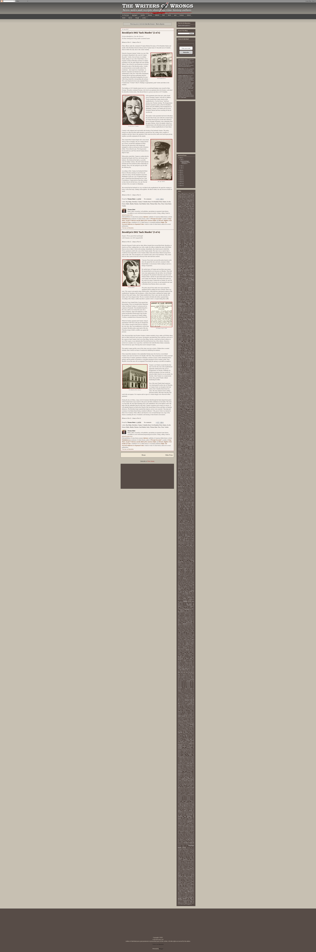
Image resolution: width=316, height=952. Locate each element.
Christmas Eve (181, 320)
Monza (192, 648)
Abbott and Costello (182, 201)
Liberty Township (181, 581)
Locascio (190, 585)
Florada (190, 424)
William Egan (191, 889)
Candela (192, 291)
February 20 (186, 416)
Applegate (134, 15)
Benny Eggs (190, 252)
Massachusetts (189, 622)
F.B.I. (191, 407)
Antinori (184, 222)
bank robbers (186, 242)
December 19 (181, 362)
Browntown (191, 277)
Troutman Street (181, 862)
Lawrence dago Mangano (184, 575)
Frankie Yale (187, 433)
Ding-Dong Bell (181, 381)
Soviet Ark (180, 809)
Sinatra (189, 804)
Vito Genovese (181, 877)
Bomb (179, 263)
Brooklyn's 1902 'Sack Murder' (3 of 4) (141, 232)
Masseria (185, 623)
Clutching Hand (186, 327)
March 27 (180, 615)
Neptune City (180, 666)
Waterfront (188, 881)
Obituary (179, 690)
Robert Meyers (182, 763)
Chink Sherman (187, 318)
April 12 (192, 223)
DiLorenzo (186, 380)
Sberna (179, 787)
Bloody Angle (180, 261)
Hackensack (186, 476)
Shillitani (185, 802)
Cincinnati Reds (191, 322)
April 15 (185, 224)
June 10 (186, 552)
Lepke (186, 579)
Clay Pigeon (180, 325)
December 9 (180, 367)
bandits (179, 242)
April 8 (191, 227)
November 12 (189, 680)
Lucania (190, 591)
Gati (185, 450)
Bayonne (184, 250)
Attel (180, 234)
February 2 (180, 416)
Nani (180, 660)
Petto (186, 724)
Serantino (180, 800)
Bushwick (181, 284)
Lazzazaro (185, 576)
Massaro (179, 623)
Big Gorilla (191, 255)
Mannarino (182, 610)
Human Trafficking (186, 493)
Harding (181, 478)
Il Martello (188, 494)
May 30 (192, 629)
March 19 (192, 613)
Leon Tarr (181, 579)
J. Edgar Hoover (186, 506)
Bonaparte (187, 265)
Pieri (191, 728)
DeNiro (188, 371)
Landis (184, 569)
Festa (188, 421)
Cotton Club (188, 341)
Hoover (191, 490)
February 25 (190, 417)
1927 (192, 194)
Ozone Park (184, 703)
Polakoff (184, 733)
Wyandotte (180, 899)
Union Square (187, 865)
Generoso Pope (185, 453)
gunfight (191, 474)
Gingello (191, 459)
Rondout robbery (186, 768)
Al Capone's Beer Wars (189, 206)
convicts (190, 336)
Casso (191, 301)
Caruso (190, 299)
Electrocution (186, 399)
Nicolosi (187, 677)
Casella (181, 301)
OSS (187, 701)
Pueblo (186, 748)
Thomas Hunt (153, 204)
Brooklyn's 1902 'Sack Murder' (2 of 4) (141, 32)
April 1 (184, 223)
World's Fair (181, 897)
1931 (180, 197)
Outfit (191, 701)
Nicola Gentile (181, 677)
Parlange (186, 711)
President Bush (181, 740)
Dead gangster (182, 356)
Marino (186, 617)
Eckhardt (179, 393)
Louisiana (192, 590)
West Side (180, 884)
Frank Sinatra (181, 432)
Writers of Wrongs (189, 897)
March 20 (186, 614)
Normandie (188, 678)
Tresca (183, 860)
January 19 (187, 514)
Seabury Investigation (182, 794)
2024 (180, 170)
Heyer (185, 487)
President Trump (183, 741)
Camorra (190, 290)
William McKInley (182, 890)
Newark (184, 674)
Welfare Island (190, 883)
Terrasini (181, 831)
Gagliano (184, 439)
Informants (192, 498)
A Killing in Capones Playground (187, 199)
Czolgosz (190, 348)
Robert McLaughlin (190, 762)
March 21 (191, 614)
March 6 (191, 615)
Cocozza (183, 328)
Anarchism (180, 219)
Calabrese (192, 285)
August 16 (180, 235)
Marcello (187, 611)
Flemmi (186, 424)
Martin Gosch (181, 620)
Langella (185, 570)
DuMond (157, 15)
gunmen (185, 475)
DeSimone (180, 373)
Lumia (191, 595)
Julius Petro (181, 547)
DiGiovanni (180, 380)
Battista (188, 247)
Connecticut (180, 336)
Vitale (185, 876)
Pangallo (186, 708)
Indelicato (181, 497)
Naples (184, 660)
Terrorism (187, 831)
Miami (193, 639)
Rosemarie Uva (185, 770)
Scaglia (184, 787)
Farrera (185, 410)
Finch (188, 422)
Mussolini (180, 659)
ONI (182, 700)
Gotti (191, 464)
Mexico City (180, 639)
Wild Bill (186, 889)
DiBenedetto (186, 376)
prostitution (180, 747)
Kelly (179, 560)
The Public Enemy (181, 840)
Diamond (187, 374)
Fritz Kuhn (185, 438)
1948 (192, 197)
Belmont (184, 251)
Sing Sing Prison (185, 806)
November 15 (181, 682)
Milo (183, 644)
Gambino (192, 442)
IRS (183, 502)
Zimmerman (180, 903)
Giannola (190, 457)
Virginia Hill (186, 875)
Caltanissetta (190, 288)
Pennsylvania (180, 721)
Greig (184, 471)
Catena (179, 306)
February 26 (180, 418)
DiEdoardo (180, 378)
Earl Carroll (183, 389)
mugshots (185, 654)
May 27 (191, 628)
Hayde (193, 484)
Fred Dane (180, 437)
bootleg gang (188, 268)
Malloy (193, 608)
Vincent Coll (186, 874)
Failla (179, 408)
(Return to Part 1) (127, 42)
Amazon (190, 215)
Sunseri (192, 822)
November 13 (181, 681)
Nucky (186, 688)
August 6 (185, 237)
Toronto (184, 857)
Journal (179, 546)
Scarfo (186, 788)
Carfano (192, 295)
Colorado (180, 331)
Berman (179, 253)
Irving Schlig (187, 502)
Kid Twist (185, 562)
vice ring (187, 873)
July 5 (181, 552)
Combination (180, 333)
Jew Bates (192, 522)
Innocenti (181, 500)
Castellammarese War (184, 303)
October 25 (180, 694)
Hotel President (189, 491)
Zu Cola (180, 904)
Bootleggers (180, 269)
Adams (180, 202)
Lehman (179, 578)
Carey (188, 295)
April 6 (187, 227)
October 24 (190, 693)
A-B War (180, 200)
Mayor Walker (181, 631)
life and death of (181, 582)
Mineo (193, 644)
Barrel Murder (189, 244)
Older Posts (169, 455)
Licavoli (191, 581)
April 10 (187, 223)
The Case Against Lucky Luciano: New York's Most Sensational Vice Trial (186, 834)
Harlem (186, 478)
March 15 (187, 613)
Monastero (185, 647)
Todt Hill (191, 852)
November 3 (189, 686)
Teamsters (192, 826)
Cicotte (179, 322)
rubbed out (185, 773)
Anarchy (192, 219)
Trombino (179, 861)
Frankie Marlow (181, 433)
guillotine (179, 474)
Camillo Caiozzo (181, 290)
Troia (162, 204)
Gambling (189, 445)
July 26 (192, 550)
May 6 (189, 630)
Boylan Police (180, 272)
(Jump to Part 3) (136, 42)
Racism (184, 750)
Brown (181, 277)
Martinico (179, 621)
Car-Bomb (180, 294)
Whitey (191, 888)
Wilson (186, 892)
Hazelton (181, 485)
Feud (192, 421)
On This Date (125, 15)
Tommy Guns (191, 854)
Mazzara (187, 631)
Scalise (188, 787)
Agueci (180, 205)
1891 (182, 193)
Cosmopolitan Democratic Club (185, 340)
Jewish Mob (188, 523)
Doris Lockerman (185, 386)
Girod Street (180, 461)
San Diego (184, 784)
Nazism (179, 665)
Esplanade (187, 403)
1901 (186, 193)
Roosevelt (181, 769)
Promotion (190, 746)
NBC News (185, 665)
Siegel (184, 804)
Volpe (187, 877)
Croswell (190, 346)
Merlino (192, 637)
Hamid (188, 477)
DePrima (185, 372)
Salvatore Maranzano (187, 780)
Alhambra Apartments (183, 212)
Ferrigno (183, 421)
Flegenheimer (180, 424)
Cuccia (183, 347)
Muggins (190, 653)
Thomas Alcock (181, 844)
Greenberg (190, 469)
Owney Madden (185, 702)
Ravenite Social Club (182, 753)
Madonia (191, 599)
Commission (181, 334)
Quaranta (191, 749)
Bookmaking (190, 267)
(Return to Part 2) (126, 241)
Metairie (186, 638)
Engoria (180, 402)
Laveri (189, 574)
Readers (190, 754)
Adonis (183, 204)
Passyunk (180, 715)
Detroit (185, 373)
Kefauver (181, 559)
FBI (188, 412)
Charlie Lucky (190, 310)
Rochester (180, 764)
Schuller (179, 791)
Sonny (186, 807)
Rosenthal (180, 772)
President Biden (188, 739)
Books (179, 268)
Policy (193, 733)
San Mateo (182, 785)
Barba (185, 243)
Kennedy (185, 560)
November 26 (189, 685)
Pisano (186, 731)
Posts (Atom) (150, 461)
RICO (185, 760)
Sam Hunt (180, 783)
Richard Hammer (182, 758)
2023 (180, 172)
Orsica (179, 701)
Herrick (191, 486)
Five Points (182, 423)
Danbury (179, 350)
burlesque (186, 283)
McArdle (192, 631)
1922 (188, 194)
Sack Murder (142, 204)
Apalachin (190, 222)
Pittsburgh (180, 732)
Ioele (183, 501)
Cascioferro (192, 300)
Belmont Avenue (191, 251)
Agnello (187, 204)
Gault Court (190, 450)
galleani (179, 441)
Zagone (191, 900)
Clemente (186, 325)
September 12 (189, 796)
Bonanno (180, 265)
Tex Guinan (180, 832)
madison (190, 598)
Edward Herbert (191, 395)
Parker (191, 710)
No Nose (183, 678)
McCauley (182, 632)
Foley (192, 425)
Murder (132, 204)
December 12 (185, 359)
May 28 (179, 629)
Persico (188, 723)
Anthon (179, 222)
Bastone (179, 247)
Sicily (148, 204)
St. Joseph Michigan (188, 814)
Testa (192, 831)
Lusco (183, 596)
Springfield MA (187, 811)
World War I (185, 896)
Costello (180, 341)
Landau (179, 569)
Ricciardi (192, 757)
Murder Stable (189, 658)
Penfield (191, 720)
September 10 (181, 796)
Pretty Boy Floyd (181, 742)
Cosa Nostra (189, 339)
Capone (180, 293)
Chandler (180, 307)
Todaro (179, 852)
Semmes (186, 795)
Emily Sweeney (181, 401)
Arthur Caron (185, 230)
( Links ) (144, 18)
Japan (191, 517)
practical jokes (186, 738)
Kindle (185, 563)
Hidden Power (191, 487)
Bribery (191, 273)
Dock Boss (190, 382)
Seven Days (185, 800)
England (192, 401)
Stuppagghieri (190, 820)
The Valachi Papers (182, 841)
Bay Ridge (129, 201)
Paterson (185, 715)
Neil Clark (191, 665)
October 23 (183, 693)
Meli (193, 635)
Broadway (190, 274)
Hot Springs (180, 491)
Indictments (180, 498)
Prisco (191, 742)
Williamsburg (190, 891)
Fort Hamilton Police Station (159, 201)
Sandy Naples (189, 785)
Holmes (186, 490)
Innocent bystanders (190, 499)
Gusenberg (180, 476)
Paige (179, 704)
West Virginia (186, 884)
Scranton (185, 793)
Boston (185, 270)
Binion (179, 258)
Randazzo (190, 750)
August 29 (186, 236)
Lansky (190, 570)
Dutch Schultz (188, 388)
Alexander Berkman (182, 211)
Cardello (183, 295)
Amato (179, 215)
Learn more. (183, 97)
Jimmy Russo (187, 525)
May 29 (184, 629)
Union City (181, 865)
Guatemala (186, 472)
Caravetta (191, 294)
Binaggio (185, 257)
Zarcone (185, 901)
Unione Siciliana (181, 867)
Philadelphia (191, 724)
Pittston (186, 732)
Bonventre (185, 266)
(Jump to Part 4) (136, 241)
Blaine (188, 260)
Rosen (191, 770)
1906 (190, 193)
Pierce (187, 728)
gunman (179, 475)
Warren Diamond (188, 880)
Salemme (184, 778)
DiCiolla (185, 377)
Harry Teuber (185, 483)
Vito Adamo (190, 876)
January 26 (190, 515)
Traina (186, 858)
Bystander (191, 284)
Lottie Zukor (187, 589)
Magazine (180, 606)
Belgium (179, 251)
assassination (189, 231)
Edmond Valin (182, 394)
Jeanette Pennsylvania (182, 520)
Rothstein (180, 773)
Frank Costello (190, 430)
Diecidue (191, 377)
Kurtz (192, 566)
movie (185, 653)
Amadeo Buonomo (189, 214)
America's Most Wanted (188, 216)
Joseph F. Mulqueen (190, 543)
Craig (182, 343)
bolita (192, 262)
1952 (179, 198)
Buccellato (184, 278)
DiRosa (191, 381)
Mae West (180, 601)
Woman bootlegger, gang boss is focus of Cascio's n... (185, 162)
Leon (193, 578)
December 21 (181, 363)
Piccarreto (181, 728)
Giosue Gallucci (189, 460)
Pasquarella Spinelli (188, 713)
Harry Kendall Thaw (186, 482)
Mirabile (191, 645)
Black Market (183, 259)
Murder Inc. (187, 657)
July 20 (179, 550)
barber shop (180, 244)
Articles (183, 231)
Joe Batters (190, 529)
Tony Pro (189, 855)
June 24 (192, 554)
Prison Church (184, 743)
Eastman (187, 392)
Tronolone (186, 861)
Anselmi (191, 221)
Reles (193, 756)
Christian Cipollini (187, 319)
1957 (183, 198)
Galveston (186, 442)
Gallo (184, 441)
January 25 (183, 515)
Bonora (180, 266)
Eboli (192, 392)
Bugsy (187, 281)
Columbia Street (147, 201)
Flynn (187, 425)
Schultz (183, 791)
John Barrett (184, 533)
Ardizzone (190, 228)
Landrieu (179, 570)
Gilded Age (185, 459)
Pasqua (186, 712)
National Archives (188, 662)
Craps (185, 343)
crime (185, 346)
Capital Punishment (188, 292)
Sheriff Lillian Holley (182, 801)
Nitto (179, 678)
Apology (179, 223)
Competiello (180, 335)
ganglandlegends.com (182, 447)
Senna (191, 795)
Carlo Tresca (187, 297)
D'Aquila (185, 349)
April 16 (189, 224)
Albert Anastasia (190, 208)
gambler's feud (182, 445)
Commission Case (189, 334)
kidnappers (190, 562)
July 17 (183, 548)
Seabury (190, 793)
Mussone (185, 659)
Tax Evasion (185, 826)
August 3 (191, 236)
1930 (193, 195)
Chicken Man (185, 317)
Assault (179, 232)
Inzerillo (179, 501)
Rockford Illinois (181, 765)
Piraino (181, 731)
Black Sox (190, 259)
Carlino (181, 297)
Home (144, 455)
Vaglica (179, 869)
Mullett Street (182, 655)
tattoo (180, 826)
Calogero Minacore (181, 288)
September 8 (181, 799)
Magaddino (189, 605)
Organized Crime (188, 700)
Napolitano (190, 660)
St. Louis (180, 815)
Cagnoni (186, 285)
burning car (192, 283)
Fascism (190, 410)
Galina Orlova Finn (189, 440)
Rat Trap (185, 751)
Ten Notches (181, 829)
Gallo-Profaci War (190, 441)
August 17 (185, 235)
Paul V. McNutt (190, 718)
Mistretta (184, 646)
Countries (187, 342)
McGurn (179, 635)
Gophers (186, 464)
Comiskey (186, 333)
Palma (183, 705)
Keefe (169, 15)
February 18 (183, 415)
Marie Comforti (191, 616)
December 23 (189, 363)
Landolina (190, 569)
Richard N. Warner (190, 758)
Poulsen (182, 15)
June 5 (186, 555)
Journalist (184, 546)
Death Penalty (183, 357)
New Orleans (183, 669)
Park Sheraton (183, 710)
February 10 (180, 414)
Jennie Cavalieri (185, 522)
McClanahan (189, 632)
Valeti (193, 869)
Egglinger (187, 397)
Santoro (184, 786)
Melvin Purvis (185, 636)
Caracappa (185, 294)
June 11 (191, 552)
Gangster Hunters (188, 448)
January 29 (180, 516)
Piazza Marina (184, 727)
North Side (192, 679)
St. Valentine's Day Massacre (186, 816)
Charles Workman (190, 309)
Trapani (191, 858)
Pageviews (190, 703)
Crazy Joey (190, 343)
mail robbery (189, 607)
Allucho (179, 213)
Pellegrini (179, 720)
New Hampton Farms (187, 667)
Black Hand (188, 258)
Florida (179, 425)
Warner (130, 18)
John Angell (187, 532)
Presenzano (180, 739)
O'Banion (179, 689)
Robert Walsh (189, 763)
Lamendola (191, 568)
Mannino (190, 610)
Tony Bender (182, 855)
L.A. (178, 567)
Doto (192, 386)
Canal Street (186, 291)
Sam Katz (185, 783)
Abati (185, 200)
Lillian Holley (188, 582)
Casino (186, 301)
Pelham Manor (189, 719)
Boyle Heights (187, 272)
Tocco (191, 851)
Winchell (191, 892)
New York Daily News (182, 673)
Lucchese (180, 592)
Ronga (192, 768)
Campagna (180, 291)
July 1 (187, 547)
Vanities (185, 870)
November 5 (189, 687)
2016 (180, 185)
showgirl (186, 803)
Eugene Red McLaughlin (184, 404)
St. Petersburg (187, 815)
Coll (192, 328)
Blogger (161, 948)
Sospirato (191, 808)
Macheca (190, 597)
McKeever (184, 635)
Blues (186, 261)
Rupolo (179, 774)
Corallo (192, 337)
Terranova (192, 830)
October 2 (187, 692)
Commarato (192, 333)
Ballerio (190, 239)
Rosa (186, 769)
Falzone (183, 408)
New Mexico (191, 668)
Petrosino (181, 724)
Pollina (179, 735)
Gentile (184, 455)
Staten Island (189, 817)
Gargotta (186, 449)
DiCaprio (192, 376)
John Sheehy (182, 539)
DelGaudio (190, 369)
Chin (191, 317)
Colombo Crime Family (187, 329)
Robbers (192, 760)
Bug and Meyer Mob (190, 280)
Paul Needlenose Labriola (189, 717)
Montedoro (188, 648)
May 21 (181, 628)
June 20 (182, 554)
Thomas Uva (189, 847)
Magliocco (192, 606)
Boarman (191, 261)
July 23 (188, 550)
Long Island (180, 587)
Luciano (186, 592)
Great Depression (186, 467)
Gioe (179, 460)
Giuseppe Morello (189, 462)
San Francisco (191, 784)
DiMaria (191, 380)
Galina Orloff (180, 440)
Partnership (180, 712)
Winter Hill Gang (181, 893)
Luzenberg (188, 596)
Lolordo (179, 586)
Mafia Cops (180, 603)
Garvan (191, 449)
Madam (179, 598)
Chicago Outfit (190, 314)
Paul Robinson (182, 718)
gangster (179, 448)
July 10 (191, 547)
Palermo (136, 204)
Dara (192, 354)
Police (189, 733)
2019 (180, 179)
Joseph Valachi (189, 545)
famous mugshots (182, 409)
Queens (179, 750)
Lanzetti (184, 571)
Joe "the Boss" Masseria (189, 527)
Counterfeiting (180, 342)
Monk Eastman (181, 648)
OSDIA (183, 701)
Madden (184, 598)
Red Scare (188, 756)
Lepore (191, 579)
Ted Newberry (182, 827)
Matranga (185, 624)
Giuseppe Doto (181, 462)
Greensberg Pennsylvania (183, 470)
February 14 (186, 414)
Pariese (189, 709)
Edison (192, 393)
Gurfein (191, 475)
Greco (187, 468)
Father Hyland (186, 411)
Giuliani (186, 461)
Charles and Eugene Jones (188, 307)
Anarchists (186, 219)
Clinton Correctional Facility (184, 326)
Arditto (185, 228)
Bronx (179, 275)
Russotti (186, 776)
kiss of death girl (185, 564)
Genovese (180, 454)
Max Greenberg (187, 625)
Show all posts (160, 24)
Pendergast (185, 720)
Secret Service (191, 794)
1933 (188, 197)
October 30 (181, 695)
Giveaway (180, 463)
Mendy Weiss (187, 637)
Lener (189, 578)
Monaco (179, 647)
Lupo (179, 596)
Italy (180, 506)
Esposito (192, 403)
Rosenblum (180, 771)
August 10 (185, 234)
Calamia (185, 286)
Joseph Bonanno (181, 543)
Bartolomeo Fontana (188, 245)
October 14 (185, 690)
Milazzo (192, 643)
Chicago (192, 313)
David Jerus (192, 355)
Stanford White (181, 817)
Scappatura (181, 788)
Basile (191, 246)
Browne (185, 277)
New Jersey (185, 668)
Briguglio (184, 274)
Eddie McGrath (186, 393)
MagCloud (186, 606)
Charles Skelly (182, 309)
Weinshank (180, 883)
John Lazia (186, 537)
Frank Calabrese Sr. (182, 430)
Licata (187, 581)
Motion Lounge (187, 651)
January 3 (186, 516)
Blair (192, 260)
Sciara (193, 791)
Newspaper (190, 674)
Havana (188, 484)
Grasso (179, 467)
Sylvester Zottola (183, 823)
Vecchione (191, 870)
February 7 (181, 419)
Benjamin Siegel (182, 252)
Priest (187, 742)
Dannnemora (186, 354)
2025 (180, 157)
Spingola (190, 810)
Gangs (190, 447)
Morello (187, 650)
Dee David (187, 367)
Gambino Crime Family (184, 444)
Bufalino (187, 279)
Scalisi (192, 787)
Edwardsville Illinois (190, 396)
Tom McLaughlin (186, 853)
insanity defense (189, 500)
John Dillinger (187, 536)
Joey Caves (180, 532)
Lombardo (185, 586)
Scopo (185, 792)
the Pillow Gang (189, 839)
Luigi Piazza (186, 595)
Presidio (190, 741)
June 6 (191, 555)
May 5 (185, 630)
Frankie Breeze (189, 432)
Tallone (188, 824)
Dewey (180, 374)
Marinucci (191, 617)
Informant (186, 498)
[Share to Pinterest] (163, 199)
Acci (193, 201)
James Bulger (186, 508)
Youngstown (185, 900)
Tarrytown (192, 825)
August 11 (191, 234)
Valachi (183, 869)
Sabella (191, 776)
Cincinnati (184, 322)
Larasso (190, 571)
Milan (183, 643)
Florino (183, 425)
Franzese (187, 434)
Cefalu (184, 306)
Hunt (163, 15)
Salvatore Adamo (184, 779)
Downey (150, 15)
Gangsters (180, 449)
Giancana (185, 457)
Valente (188, 869)
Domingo (179, 384)
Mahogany (182, 607)
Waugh (137, 18)
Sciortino (181, 792)
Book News (191, 266)
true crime (188, 862)
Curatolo (179, 348)
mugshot (179, 654)
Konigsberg (181, 566)
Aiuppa (189, 205)
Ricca (188, 757)
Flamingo (190, 423)
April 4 (183, 227)
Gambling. (180, 446)
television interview (190, 827)
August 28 (180, 236)
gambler (192, 444)
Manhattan (187, 609)
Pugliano (191, 748)
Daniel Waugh (187, 353)
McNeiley (189, 635)
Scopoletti (191, 792)
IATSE (193, 493)
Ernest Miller (180, 403)
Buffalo (192, 279)
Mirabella (186, 645)
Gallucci (181, 442)
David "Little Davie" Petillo (183, 355)
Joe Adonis (181, 528)
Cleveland (191, 325)
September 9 (189, 799)
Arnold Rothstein (186, 229)
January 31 (192, 516)
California (190, 287)
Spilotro (179, 810)
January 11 (184, 513)
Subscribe (186, 52)
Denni (192, 371)
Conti (186, 336)
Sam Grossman (189, 781)
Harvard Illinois (182, 484)
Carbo (179, 295)
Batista (184, 247)
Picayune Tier (191, 727)
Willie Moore (180, 892)
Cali (184, 287)
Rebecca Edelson (182, 755)
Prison (179, 743)
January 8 (187, 517)
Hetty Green (180, 487)
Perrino (179, 723)
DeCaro (179, 359)
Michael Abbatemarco (190, 640)
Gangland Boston (188, 446)
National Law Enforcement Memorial (185, 664)
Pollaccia (191, 734)
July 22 (183, 550)
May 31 (180, 630)
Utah (187, 868)
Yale (192, 899)
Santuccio (190, 786)
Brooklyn (134, 201)
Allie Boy (191, 212)
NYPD (191, 688)
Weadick (185, 882)
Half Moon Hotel (182, 477)
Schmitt (189, 15)
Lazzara (179, 576)
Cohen (188, 328)
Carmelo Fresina (186, 298)
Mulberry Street (191, 654)
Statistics (180, 818)
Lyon (175, 15)
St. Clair (180, 814)
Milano (187, 643)
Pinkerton (184, 729)
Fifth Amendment (181, 422)
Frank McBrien (189, 431)
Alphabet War (180, 214)
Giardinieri (180, 459)
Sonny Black (191, 807)
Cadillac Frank (180, 285)
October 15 (192, 690)
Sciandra (188, 791)
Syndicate (190, 823)
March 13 (181, 613)
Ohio (188, 697)
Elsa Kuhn (191, 400)
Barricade (180, 245)
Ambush (179, 216)
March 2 (180, 614)
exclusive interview (188, 406)
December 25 (189, 364)
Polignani (181, 734)
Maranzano (180, 612)
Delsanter (190, 370)
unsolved (188, 867)
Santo (179, 786)
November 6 (180, 688)
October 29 (192, 694)
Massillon (191, 623)
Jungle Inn (180, 556)
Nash (191, 661)
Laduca (191, 567)
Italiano (192, 505)
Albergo (184, 208)
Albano (191, 207)
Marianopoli (185, 616)
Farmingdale (180, 410)
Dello (186, 370)
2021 (180, 176)
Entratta (185, 402)
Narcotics (180, 661)
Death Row (190, 357)
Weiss (185, 883)
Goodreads (180, 464)
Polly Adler (185, 735)
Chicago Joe (183, 314)
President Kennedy (190, 740)
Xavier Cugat (186, 899)
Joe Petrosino (181, 530)
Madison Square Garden (182, 599)
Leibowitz (184, 578)
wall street (180, 878)
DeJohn (184, 369)
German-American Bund (188, 456)
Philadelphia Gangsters (184, 725)
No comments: (148, 199)
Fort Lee (185, 427)
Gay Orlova (187, 452)
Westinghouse (189, 885)
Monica (191, 647)
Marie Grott (181, 617)
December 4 (189, 365)
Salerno (189, 778)
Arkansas (179, 229)
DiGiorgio (191, 379)
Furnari (179, 439)
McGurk (190, 633)
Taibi (184, 824)
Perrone (183, 723)
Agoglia (192, 204)
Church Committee (189, 320)
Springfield (180, 811)
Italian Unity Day (186, 504)
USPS (183, 868)
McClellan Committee (182, 633)
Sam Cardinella (181, 781)
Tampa (187, 825)
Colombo (179, 329)
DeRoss (190, 372)
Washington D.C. (181, 881)
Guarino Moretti (190, 471)
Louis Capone (185, 590)
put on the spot (185, 749)
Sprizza (192, 811)
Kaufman (192, 558)
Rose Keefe (190, 769)
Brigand (179, 274)
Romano (179, 768)
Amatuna (184, 215)
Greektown (192, 468)
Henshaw (186, 486)
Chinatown (180, 318)
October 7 (182, 696)
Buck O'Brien (180, 279)
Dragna (189, 387)
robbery (180, 761)
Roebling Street (189, 765)
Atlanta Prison (185, 232)
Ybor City (179, 900)
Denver (179, 372)
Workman (179, 896)
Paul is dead (180, 717)
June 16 (189, 553)
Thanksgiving (187, 832)
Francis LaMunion (189, 429)
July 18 (187, 548)
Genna (191, 453)
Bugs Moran (181, 281)
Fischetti (192, 422)
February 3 (186, 418)
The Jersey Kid (182, 837)
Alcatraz (187, 209)
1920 (184, 194)
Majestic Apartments (186, 608)
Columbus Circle (189, 332)
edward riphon (182, 396)
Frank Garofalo (181, 431)
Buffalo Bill (182, 280)
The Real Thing (190, 840)
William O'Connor (182, 891)
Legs (184, 577)
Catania (140, 201)
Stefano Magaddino (188, 818)
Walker (191, 877)
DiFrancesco (186, 378)
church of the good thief (183, 321)
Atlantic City (191, 232)
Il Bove (183, 494)
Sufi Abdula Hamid (181, 822)
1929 (189, 195)
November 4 (181, 687)
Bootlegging (186, 269)
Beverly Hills (185, 254)
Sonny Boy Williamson (183, 808)
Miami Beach (181, 640)
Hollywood (180, 490)
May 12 (192, 625)
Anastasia (181, 220)
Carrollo (185, 299)
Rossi (191, 772)
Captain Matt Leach (188, 293)
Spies (191, 809)
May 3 (188, 629)
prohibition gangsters (182, 746)
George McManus (190, 455)
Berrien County (186, 253)
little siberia (188, 584)
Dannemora (180, 354)
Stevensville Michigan (182, 819)
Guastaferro (180, 472)
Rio (188, 760)
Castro (185, 305)
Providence (180, 748)
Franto (182, 434)
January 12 (190, 513)
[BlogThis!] (158, 199)
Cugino (187, 347)
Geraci (180, 456)
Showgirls (192, 803)
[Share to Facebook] (161, 199)
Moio (188, 646)
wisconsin (187, 893)
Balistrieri (185, 239)
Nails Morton (191, 659)
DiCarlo (180, 377)
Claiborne (191, 324)
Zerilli (191, 901)
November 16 (189, 682)
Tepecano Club (189, 829)
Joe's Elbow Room (189, 531)
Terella (179, 830)
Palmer (188, 705)
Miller (180, 644)
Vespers (183, 873)
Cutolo (185, 348)
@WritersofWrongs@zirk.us (184, 25)
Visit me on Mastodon (127, 228)
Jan (181, 167)
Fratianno (192, 434)
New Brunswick (188, 666)
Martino (184, 621)
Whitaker (179, 888)
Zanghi (179, 901)
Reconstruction (181, 756)
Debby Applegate (188, 358)
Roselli (179, 770)
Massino (179, 624)
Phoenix (191, 726)
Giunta (191, 461)
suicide (188, 822)
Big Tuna (180, 257)
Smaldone (192, 806)
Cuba (179, 347)
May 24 (186, 628)
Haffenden (192, 476)
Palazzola (183, 704)
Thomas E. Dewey (189, 844)
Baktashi (191, 238)
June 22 (187, 554)
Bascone (179, 246)
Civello (180, 324)
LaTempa (184, 574)
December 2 (189, 362)
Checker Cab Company (183, 313)
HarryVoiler (192, 483)
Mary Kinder (180, 622)
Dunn (182, 388)
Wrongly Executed (182, 898)
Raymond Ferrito (181, 754)
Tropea (191, 861)
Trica (159, 204)
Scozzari (179, 793)
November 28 (181, 686)
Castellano (180, 305)
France (190, 427)
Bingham (191, 257)
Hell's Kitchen (189, 485)
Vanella (180, 870)
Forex (183, 426)
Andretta (192, 220)
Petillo (193, 723)
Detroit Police (191, 373)
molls (192, 646)
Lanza (179, 571)
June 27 (181, 555)
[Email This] (156, 199)
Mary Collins (189, 621)
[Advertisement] (147, 475)
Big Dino (185, 255)
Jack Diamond (186, 507)
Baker (187, 238)
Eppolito (191, 402)
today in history (185, 852)
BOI (188, 262)
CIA (191, 321)
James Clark (186, 509)
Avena (190, 237)
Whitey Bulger (180, 889)
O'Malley (190, 689)
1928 (179, 195)
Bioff (183, 258)
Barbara (190, 243)
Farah (191, 409)
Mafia (127, 204)
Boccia (179, 262)
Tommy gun (185, 854)
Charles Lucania (182, 308)
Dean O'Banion (191, 356)
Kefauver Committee (189, 559)
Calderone (191, 286)
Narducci (186, 661)
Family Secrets (189, 408)
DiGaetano (181, 379)
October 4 (187, 695)
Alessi (192, 209)
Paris (193, 709)
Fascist (179, 411)
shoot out (181, 803)
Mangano (181, 609)
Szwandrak (180, 824)
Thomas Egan (181, 845)
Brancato (181, 273)
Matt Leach (180, 625)
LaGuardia (180, 568)
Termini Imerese (185, 830)
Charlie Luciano (182, 310)
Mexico (191, 638)
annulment (186, 221)
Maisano (179, 608)
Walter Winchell (187, 878)
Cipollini (142, 15)
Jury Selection (187, 556)
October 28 (186, 694)
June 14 (179, 553)
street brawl (190, 819)
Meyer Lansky (187, 639)
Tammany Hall (181, 825)
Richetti (180, 760)
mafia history (189, 603)
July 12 (179, 548)
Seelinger (181, 795)
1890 (179, 193)
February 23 (183, 417)
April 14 (180, 224)
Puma (179, 749)
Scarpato (191, 788)
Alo (183, 213)
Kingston (190, 563)
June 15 (184, 553)
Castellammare (189, 302)
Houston (179, 492)
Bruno (179, 278)
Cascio (179, 300)
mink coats (181, 645)
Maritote (186, 618)
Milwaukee (188, 644)
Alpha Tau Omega (189, 213)
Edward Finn (189, 394)
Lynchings (184, 597)
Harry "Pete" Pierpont (188, 479)
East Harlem (181, 390)
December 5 (180, 366)
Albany (179, 208)
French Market (187, 437)
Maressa (179, 616)
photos (179, 727)
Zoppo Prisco (191, 903)
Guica (191, 472)
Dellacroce (180, 370)
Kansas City (186, 558)
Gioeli (183, 460)
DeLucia (179, 371)
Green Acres (182, 469)
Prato (192, 738)
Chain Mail (190, 306)
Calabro (180, 286)
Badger (182, 238)
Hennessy (180, 486)
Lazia (192, 575)
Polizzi (186, 734)
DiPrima (186, 381)
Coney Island (189, 335)
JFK (185, 524)
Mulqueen (190, 655)
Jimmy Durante (181, 525)
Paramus (184, 709)
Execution (180, 407)
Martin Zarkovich (189, 620)
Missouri (179, 646)
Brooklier (185, 275)
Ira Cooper (188, 501)
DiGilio (186, 379)
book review (182, 267)
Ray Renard (190, 753)
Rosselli (185, 772)
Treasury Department (183, 859)
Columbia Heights (188, 331)
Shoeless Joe (191, 802)
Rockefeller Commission (188, 764)
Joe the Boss (188, 530)
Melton (180, 636)
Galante (190, 439)
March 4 (185, 615)
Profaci (190, 743)
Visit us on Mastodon (158, 944)
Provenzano (188, 747)
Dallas (191, 349)
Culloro (191, 347)
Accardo (189, 201)
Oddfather (187, 696)
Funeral (190, 438)
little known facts (181, 584)
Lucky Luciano (185, 593)
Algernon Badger (190, 211)
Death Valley (180, 358)
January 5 (181, 517)
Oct (181, 159)
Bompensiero (189, 263)
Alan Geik (186, 207)
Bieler (190, 254)
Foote (179, 426)
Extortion (186, 407)
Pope (191, 735)
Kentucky (188, 561)
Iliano (193, 494)
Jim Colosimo (190, 524)
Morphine (181, 651)
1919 (180, 194)
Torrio (190, 857)
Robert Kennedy (182, 762)
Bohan (183, 262)
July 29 (185, 551)
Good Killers (190, 463)
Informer (181, 499)
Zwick (185, 904)
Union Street (168, 204)
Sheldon (191, 800)
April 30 (179, 227)
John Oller (185, 538)
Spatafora (186, 809)
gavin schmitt (180, 452)
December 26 (181, 365)
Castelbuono (180, 302)
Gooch (185, 463)
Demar (184, 371)
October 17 (181, 692)
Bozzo (193, 272)
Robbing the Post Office (189, 761)
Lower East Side (183, 591)
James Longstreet (186, 510)
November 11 (182, 680)
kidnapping (180, 563)
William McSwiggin (190, 890)
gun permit (185, 474)
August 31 (180, 237)
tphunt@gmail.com (127, 215)
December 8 (189, 366)
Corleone (182, 339)
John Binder (185, 535)
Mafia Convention (188, 602)
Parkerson (180, 711)
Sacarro (179, 777)
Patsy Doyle (190, 716)
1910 (193, 193)
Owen (179, 702)
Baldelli (179, 239)
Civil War (185, 324)
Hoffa (191, 488)
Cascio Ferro (185, 300)
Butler (186, 284)
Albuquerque (181, 209)
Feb (182, 165)
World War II (191, 896)
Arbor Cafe (180, 228)
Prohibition (180, 745)
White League (185, 888)
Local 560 (184, 585)
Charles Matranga (190, 308)
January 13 (180, 514)
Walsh (123, 18)
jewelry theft (181, 523)
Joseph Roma (182, 544)
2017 (180, 183)
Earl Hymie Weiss (190, 389)
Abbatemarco (190, 200)
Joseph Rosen (190, 544)
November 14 (189, 681)
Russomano (180, 776)
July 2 (192, 548)
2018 (180, 181)
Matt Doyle (191, 624)
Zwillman (188, 904)
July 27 (180, 551)
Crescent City (181, 344)
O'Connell (185, 689)
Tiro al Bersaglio (185, 851)
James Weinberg (185, 512)
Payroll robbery (181, 719)
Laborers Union (185, 567)
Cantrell (180, 292)
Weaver (190, 882)
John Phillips (191, 538)
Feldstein (188, 419)
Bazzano (190, 250)
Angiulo (180, 221)
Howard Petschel (186, 492)
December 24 (181, 364)
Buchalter (190, 278)
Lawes (193, 574)
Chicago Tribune (183, 315)
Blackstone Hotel (181, 260)
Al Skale (181, 207)
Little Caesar (190, 583)
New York (180, 672)
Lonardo (191, 586)
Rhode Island (182, 757)
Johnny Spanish (186, 540)
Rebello (190, 755)
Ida (180, 494)
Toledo (179, 853)
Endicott (187, 401)
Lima (193, 582)
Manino (192, 609)
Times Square (186, 850)
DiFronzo (192, 378)
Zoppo (185, 903)
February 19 (190, 415)
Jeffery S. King (186, 521)
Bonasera (192, 265)
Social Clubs (181, 807)
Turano (192, 862)
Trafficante (180, 858)
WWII (191, 898)
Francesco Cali (181, 429)
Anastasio (187, 220)
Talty (192, 824)
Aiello (185, 205)
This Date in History (187, 842)
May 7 (193, 630)
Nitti (191, 677)
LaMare (185, 568)
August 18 (191, 235)
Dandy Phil (188, 351)
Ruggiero (191, 773)
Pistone (191, 731)
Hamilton (192, 477)
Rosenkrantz (189, 771)
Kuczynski (187, 566)
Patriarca (190, 715)
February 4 (192, 418)
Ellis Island (185, 400)
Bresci (186, 273)
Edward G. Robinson (182, 395)
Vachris (124, 206)
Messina (181, 638)
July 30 (189, 551)
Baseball (185, 246)
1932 (184, 197)
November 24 (181, 685)
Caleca (179, 287)
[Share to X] (160, 199)
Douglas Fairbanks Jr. (182, 387)
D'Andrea (180, 349)
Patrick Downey (181, 716)
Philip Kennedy (185, 726)
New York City (189, 672)
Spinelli (185, 810)
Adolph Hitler (186, 202)
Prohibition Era (189, 745)
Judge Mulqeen (191, 546)
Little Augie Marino (182, 583)
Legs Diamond (190, 577)
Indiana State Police (189, 497)
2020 (180, 178)
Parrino (191, 711)
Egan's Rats (181, 397)
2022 (180, 174)
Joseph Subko (181, 545)
